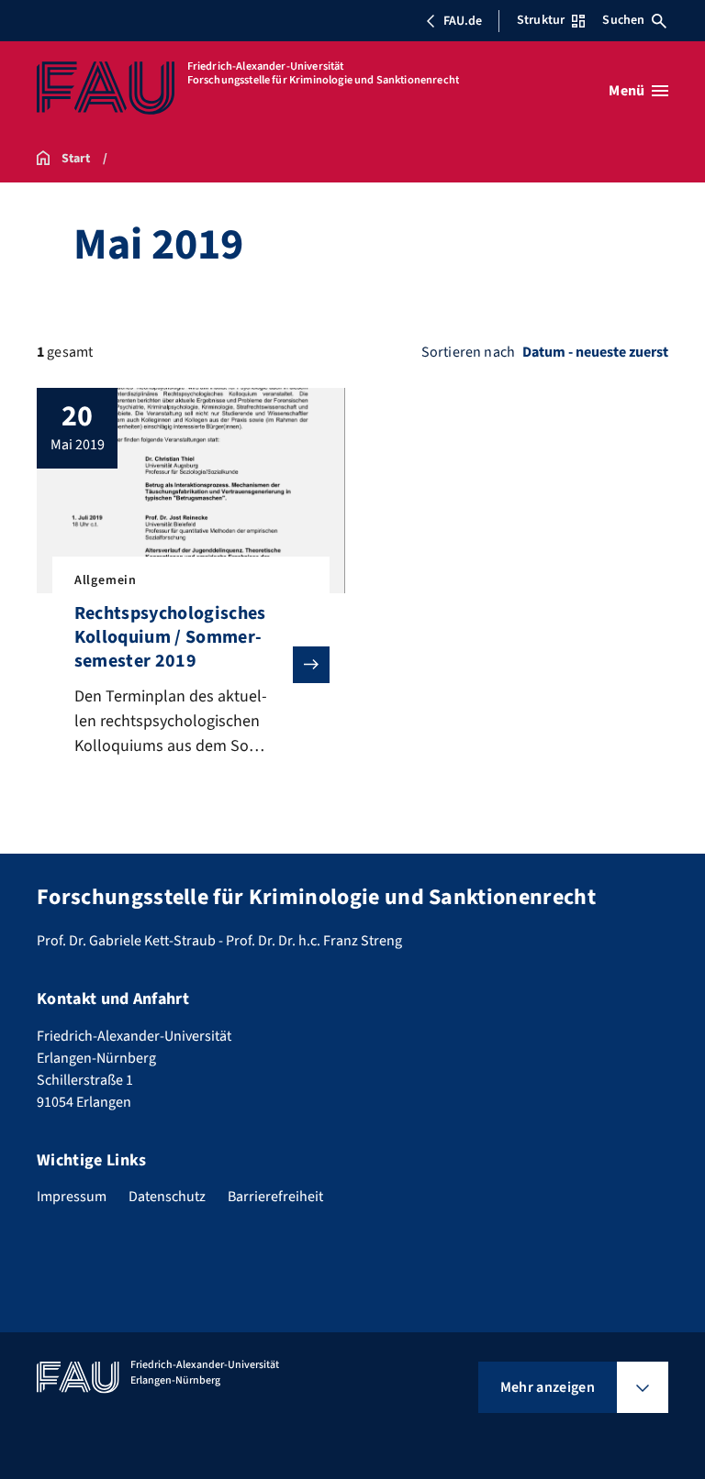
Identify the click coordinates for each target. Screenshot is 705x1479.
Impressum (71, 1197)
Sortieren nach (468, 352)
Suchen (623, 20)
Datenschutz (167, 1197)
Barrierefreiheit (275, 1197)
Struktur (541, 20)
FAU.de (462, 21)
